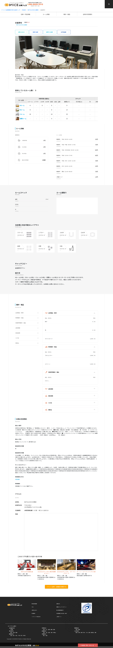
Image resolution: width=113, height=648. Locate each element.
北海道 (11, 629)
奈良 (51, 632)
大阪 (46, 632)
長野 (49, 629)
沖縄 (95, 632)
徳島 (76, 629)
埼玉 (16, 635)
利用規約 (17, 479)
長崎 (81, 632)
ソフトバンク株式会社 (36, 616)
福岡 (76, 632)
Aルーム (22, 105)
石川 (46, 629)
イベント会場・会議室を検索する (56, 587)
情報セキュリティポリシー (61, 607)
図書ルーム (23, 119)
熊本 (84, 632)
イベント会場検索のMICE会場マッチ (10, 10)
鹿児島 (92, 632)
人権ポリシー (59, 616)
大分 (87, 632)
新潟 (44, 629)
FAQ (33, 607)
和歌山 (54, 632)
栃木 (14, 635)
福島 (16, 632)
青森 (11, 632)
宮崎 (89, 632)
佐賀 (79, 632)
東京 (21, 635)
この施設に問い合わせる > (88, 645)
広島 (46, 635)
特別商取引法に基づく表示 (61, 613)
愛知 (54, 629)
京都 (44, 632)
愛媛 (79, 629)
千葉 (19, 635)
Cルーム (22, 114)
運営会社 (58, 603)
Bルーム (22, 110)
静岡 (51, 629)
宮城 (14, 632)
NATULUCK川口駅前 (33, 10)
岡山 (44, 635)
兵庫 (49, 632)
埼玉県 (24, 10)
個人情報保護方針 (59, 610)
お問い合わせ (34, 610)
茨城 (11, 635)
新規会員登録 (34, 603)
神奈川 (24, 635)
